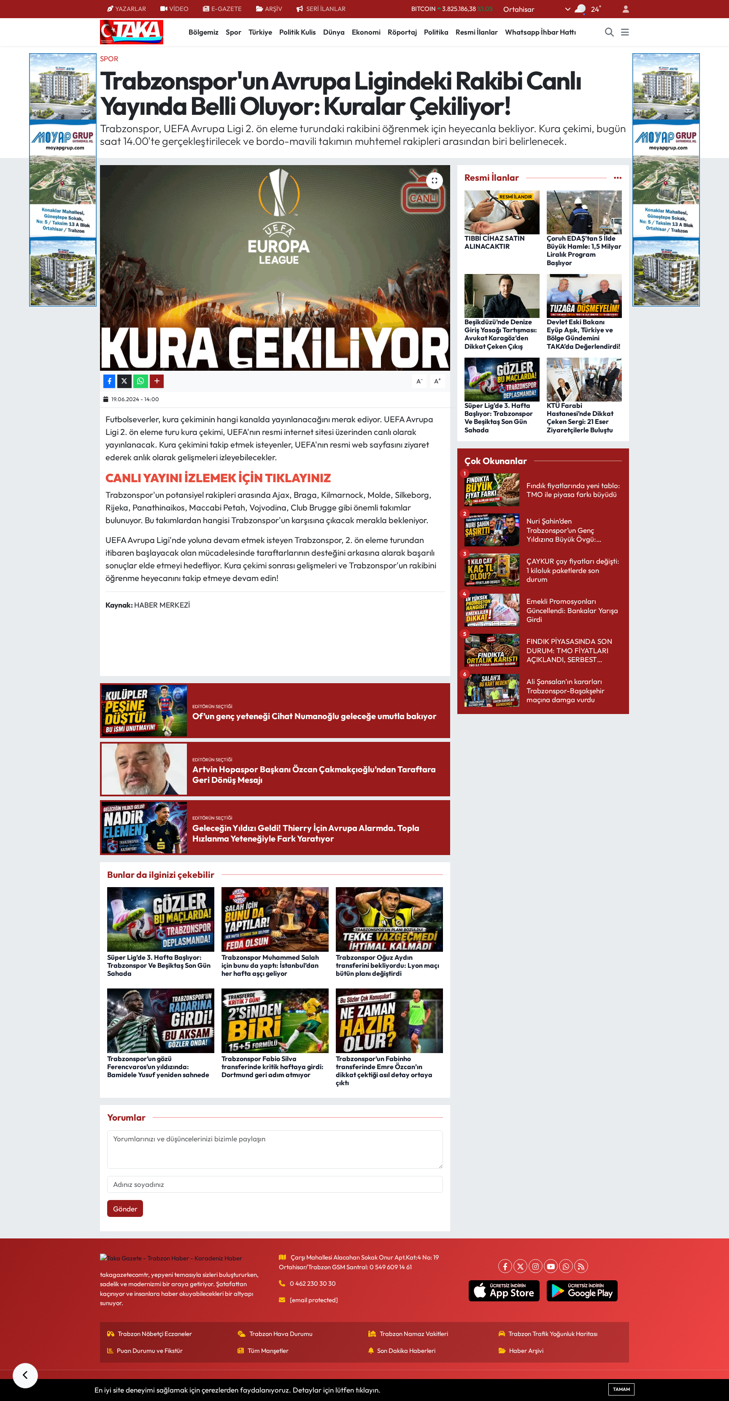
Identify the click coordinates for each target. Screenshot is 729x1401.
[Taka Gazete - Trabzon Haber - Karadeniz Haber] (131, 31)
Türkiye (260, 31)
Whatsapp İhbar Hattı (540, 31)
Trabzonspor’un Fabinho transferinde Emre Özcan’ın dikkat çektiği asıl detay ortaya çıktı (384, 1070)
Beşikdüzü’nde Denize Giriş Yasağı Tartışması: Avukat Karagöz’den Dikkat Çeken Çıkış (500, 334)
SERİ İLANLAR (326, 9)
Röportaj (402, 31)
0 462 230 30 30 (313, 1283)
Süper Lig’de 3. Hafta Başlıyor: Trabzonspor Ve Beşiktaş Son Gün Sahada (159, 965)
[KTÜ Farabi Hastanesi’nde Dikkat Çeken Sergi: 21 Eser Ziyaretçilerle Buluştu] (584, 378)
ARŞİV (273, 9)
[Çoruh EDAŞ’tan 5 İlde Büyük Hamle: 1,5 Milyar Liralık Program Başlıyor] (584, 211)
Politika (436, 31)
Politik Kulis (297, 31)
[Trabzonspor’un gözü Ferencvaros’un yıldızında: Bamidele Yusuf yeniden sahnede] (160, 1019)
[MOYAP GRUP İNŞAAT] (63, 178)
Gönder (125, 1208)
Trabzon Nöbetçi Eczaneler (155, 1334)
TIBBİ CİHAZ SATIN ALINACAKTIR (494, 242)
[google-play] (582, 1290)
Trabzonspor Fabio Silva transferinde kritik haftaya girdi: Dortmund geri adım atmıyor (272, 1066)
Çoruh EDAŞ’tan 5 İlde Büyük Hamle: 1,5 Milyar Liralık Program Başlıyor (584, 250)
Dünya (334, 31)
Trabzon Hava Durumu (281, 1334)
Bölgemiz (204, 31)
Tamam (621, 1389)
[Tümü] (618, 177)
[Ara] (610, 32)
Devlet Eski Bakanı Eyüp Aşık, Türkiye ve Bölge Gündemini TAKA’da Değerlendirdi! (584, 334)
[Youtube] (551, 1266)
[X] (520, 1266)
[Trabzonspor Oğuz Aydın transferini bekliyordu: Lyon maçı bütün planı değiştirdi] (389, 918)
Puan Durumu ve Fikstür (150, 1351)
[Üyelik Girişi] (622, 9)
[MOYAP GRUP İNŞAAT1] (666, 178)
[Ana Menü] (625, 32)
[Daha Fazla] (157, 381)
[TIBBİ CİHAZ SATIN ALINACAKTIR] (502, 211)
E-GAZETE (226, 9)
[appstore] (504, 1290)
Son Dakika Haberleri (406, 1351)
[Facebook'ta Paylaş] (109, 381)
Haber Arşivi (526, 1351)
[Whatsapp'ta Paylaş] (140, 381)
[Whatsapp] (566, 1266)
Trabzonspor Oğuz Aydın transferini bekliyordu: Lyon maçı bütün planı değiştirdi (387, 965)
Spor (233, 31)
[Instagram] (536, 1266)
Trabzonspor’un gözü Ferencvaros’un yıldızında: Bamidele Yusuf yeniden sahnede (158, 1066)
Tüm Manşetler (268, 1351)
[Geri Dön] (25, 1375)
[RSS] (581, 1266)
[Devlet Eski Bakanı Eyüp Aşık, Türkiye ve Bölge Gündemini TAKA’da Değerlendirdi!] (584, 295)
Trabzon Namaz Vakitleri (414, 1334)
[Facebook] (505, 1266)
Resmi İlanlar (477, 31)
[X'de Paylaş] (124, 381)
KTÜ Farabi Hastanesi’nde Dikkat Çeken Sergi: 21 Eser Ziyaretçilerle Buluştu (580, 417)
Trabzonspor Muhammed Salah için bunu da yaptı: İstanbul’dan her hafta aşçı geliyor (270, 965)
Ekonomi (366, 31)
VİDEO (179, 9)
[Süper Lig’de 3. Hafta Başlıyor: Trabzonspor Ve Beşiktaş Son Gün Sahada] (160, 918)
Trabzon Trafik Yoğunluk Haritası (552, 1334)
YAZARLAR (130, 9)
